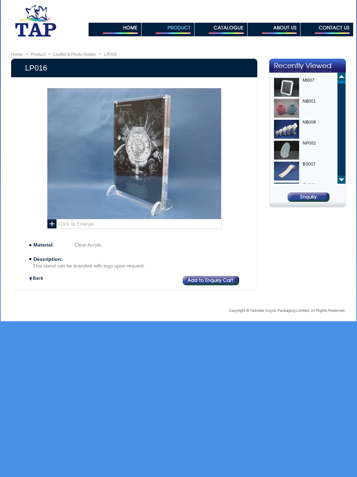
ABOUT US (274, 29)
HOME (115, 29)
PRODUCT (168, 29)
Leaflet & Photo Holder (74, 54)
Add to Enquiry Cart (211, 280)
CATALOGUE (221, 29)
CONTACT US (327, 29)
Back (38, 278)
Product (38, 54)
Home (17, 54)
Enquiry (308, 197)
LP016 (110, 54)
